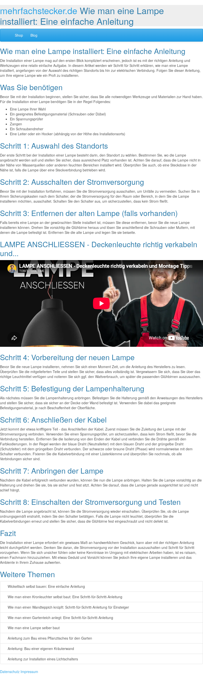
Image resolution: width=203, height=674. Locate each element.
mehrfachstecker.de (38, 10)
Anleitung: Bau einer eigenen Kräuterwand (40, 648)
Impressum (29, 671)
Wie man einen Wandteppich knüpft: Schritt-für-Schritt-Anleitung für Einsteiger (68, 607)
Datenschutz (10, 671)
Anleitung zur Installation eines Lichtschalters (42, 658)
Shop (19, 35)
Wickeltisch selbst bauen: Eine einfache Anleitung (46, 586)
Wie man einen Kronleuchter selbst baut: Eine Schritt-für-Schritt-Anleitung (64, 596)
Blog (33, 35)
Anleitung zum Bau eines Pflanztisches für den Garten (49, 638)
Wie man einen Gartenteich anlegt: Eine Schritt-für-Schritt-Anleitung (60, 617)
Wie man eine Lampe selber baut (33, 627)
